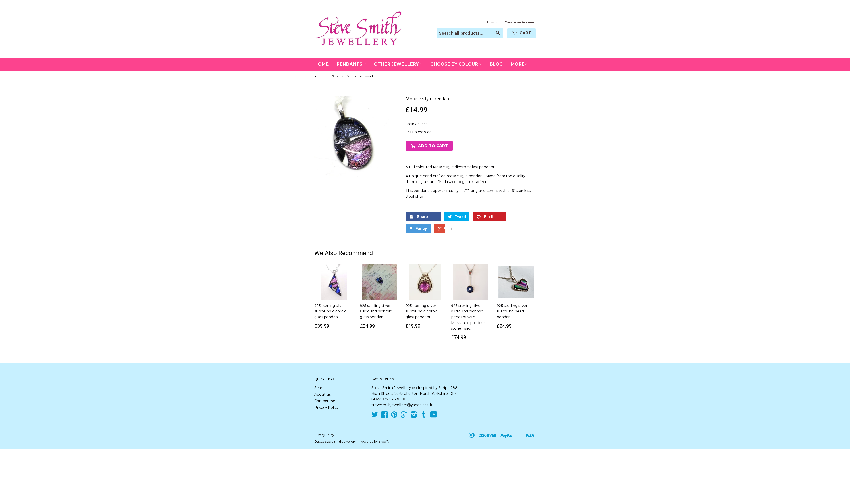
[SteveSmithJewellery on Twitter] (374, 416)
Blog (496, 64)
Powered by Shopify (374, 441)
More (517, 64)
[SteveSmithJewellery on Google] (404, 416)
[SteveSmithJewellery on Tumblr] (423, 416)
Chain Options (416, 124)
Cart (524, 33)
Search (320, 388)
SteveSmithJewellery (340, 441)
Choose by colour (454, 64)
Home (321, 64)
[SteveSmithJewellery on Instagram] (413, 416)
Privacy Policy (326, 407)
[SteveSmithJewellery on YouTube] (433, 416)
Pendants (349, 64)
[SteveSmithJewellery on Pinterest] (394, 416)
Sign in (491, 22)
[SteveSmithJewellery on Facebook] (384, 416)
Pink (335, 76)
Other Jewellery (397, 64)
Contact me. (325, 401)
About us (322, 394)
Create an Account (520, 22)
